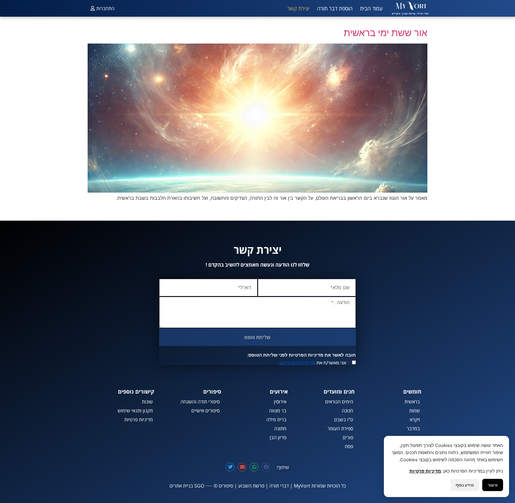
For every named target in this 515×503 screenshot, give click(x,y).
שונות (147, 401)
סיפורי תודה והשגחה (200, 401)
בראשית (412, 401)
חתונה (280, 428)
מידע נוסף (465, 484)
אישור (493, 484)
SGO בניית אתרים (187, 485)
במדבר (413, 428)
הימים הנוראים (339, 401)
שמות (414, 410)
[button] (265, 467)
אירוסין (280, 401)
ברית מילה (276, 419)
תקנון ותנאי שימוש (135, 410)
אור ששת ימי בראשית (385, 32)
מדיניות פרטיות (138, 419)
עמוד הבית (371, 8)
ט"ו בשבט (343, 419)
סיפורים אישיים (205, 410)
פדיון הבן (278, 437)
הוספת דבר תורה (335, 8)
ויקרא (415, 419)
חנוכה (347, 410)
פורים (348, 437)
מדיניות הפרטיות (298, 363)
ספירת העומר (340, 428)
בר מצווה (277, 410)
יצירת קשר (298, 8)
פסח (349, 446)
